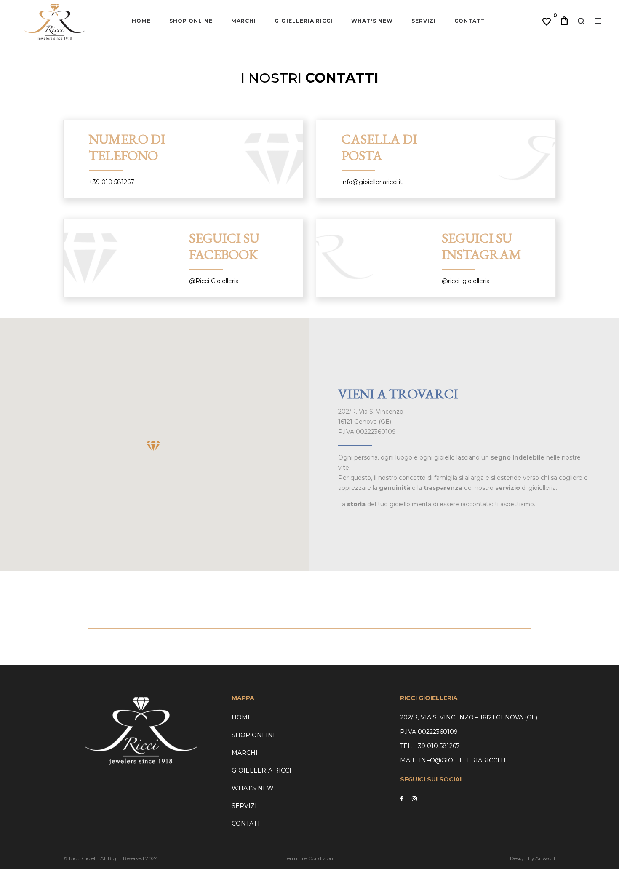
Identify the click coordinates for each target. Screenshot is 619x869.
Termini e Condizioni (309, 858)
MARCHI (245, 753)
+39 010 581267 (111, 182)
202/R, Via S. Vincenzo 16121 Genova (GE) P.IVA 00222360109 (370, 422)
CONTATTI (247, 823)
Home (242, 717)
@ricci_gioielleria (466, 281)
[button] (153, 445)
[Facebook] (401, 798)
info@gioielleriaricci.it (372, 182)
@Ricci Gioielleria (214, 281)
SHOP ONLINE (254, 735)
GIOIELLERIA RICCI (261, 770)
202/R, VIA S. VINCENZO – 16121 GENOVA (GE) (468, 717)
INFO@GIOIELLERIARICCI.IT (461, 760)
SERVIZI (244, 806)
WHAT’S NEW (253, 788)
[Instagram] (414, 798)
